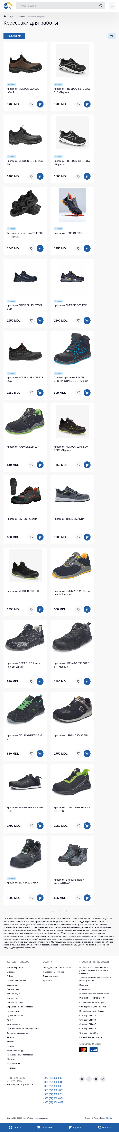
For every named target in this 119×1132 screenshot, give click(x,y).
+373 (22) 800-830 (52, 1078)
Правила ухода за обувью (91, 1011)
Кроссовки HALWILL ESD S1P (23, 447)
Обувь (11, 17)
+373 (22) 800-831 (52, 1082)
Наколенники (13, 1011)
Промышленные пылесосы (20, 1055)
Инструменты (13, 1063)
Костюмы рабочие (15, 967)
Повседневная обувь (17, 980)
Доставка (47, 980)
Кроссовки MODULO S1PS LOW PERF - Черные (71, 448)
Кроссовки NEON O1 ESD (68, 233)
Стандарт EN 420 (87, 1028)
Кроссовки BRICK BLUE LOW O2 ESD (24, 307)
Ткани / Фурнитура (16, 1050)
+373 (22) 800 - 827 (53, 1102)
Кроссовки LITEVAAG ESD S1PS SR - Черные (71, 665)
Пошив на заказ (50, 976)
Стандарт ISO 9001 (88, 1033)
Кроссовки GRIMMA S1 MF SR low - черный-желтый (72, 593)
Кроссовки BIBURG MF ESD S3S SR (24, 737)
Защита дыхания (15, 1002)
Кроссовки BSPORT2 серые (22, 519)
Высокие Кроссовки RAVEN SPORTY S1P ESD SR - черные (71, 379)
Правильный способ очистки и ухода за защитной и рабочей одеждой (93, 970)
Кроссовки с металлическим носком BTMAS (69, 882)
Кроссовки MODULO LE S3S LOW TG (25, 163)
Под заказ (11, 1068)
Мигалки (11, 1059)
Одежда (11, 972)
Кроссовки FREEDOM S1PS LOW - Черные (72, 163)
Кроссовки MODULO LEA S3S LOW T (23, 91)
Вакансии (83, 985)
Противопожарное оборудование (23, 1028)
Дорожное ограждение (17, 1033)
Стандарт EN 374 (87, 1015)
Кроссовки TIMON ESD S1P (69, 519)
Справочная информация (91, 1002)
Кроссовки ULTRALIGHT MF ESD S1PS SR (72, 809)
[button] (25, 60)
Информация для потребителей (94, 993)
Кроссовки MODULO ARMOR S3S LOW (25, 379)
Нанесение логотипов (53, 972)
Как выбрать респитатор (90, 1037)
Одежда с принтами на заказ (57, 967)
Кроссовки (20, 17)
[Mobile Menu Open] (112, 5)
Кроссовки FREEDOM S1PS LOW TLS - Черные (72, 91)
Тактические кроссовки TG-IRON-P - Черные (25, 235)
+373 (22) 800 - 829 (53, 1090)
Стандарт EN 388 (87, 1020)
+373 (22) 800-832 (52, 1086)
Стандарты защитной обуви (92, 1007)
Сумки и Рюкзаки (15, 1015)
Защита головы (14, 998)
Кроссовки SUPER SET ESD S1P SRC (25, 809)
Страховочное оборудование (21, 1007)
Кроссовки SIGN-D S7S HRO (22, 882)
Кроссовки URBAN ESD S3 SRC (71, 735)
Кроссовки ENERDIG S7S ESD (70, 305)
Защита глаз (13, 989)
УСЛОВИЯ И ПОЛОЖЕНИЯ (92, 998)
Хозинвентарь (13, 1024)
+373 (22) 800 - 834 (53, 1098)
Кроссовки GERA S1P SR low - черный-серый (23, 665)
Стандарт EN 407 (87, 1024)
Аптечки (11, 1037)
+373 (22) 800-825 (52, 1094)
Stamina (11, 1041)
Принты (10, 1046)
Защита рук (12, 985)
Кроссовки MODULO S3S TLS (23, 591)
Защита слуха (13, 993)
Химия (10, 1020)
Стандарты (84, 989)
